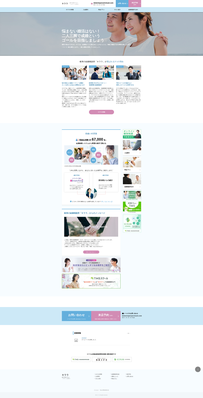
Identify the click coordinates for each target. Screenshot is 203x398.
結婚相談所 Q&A (133, 9)
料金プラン (101, 9)
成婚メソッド (114, 376)
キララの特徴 (70, 9)
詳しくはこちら (105, 201)
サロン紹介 (117, 9)
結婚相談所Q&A (115, 374)
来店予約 (128, 374)
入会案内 (85, 9)
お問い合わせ (129, 376)
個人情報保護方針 (104, 390)
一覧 (128, 333)
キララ (65, 3)
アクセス (96, 390)
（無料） (135, 3)
